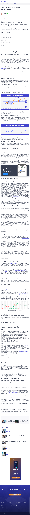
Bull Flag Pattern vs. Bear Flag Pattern (6, 42)
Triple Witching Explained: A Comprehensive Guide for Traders (24, 421)
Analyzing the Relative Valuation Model (13, 429)
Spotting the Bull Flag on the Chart (6, 37)
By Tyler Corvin (5, 13)
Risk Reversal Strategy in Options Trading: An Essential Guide (10, 421)
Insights (10, 502)
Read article (8, 431)
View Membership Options (15, 494)
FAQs (2, 48)
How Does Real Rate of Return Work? (12, 452)
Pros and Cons (3, 45)
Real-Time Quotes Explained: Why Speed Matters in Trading (16, 441)
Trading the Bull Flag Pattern (5, 40)
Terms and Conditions (25, 504)
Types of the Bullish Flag (4, 35)
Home (1, 3)
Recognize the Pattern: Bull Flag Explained (12, 3)
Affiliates (2, 507)
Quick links (18, 502)
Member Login (18, 505)
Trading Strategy (11, 505)
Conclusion (2, 47)
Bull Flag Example (3, 43)
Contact (2, 505)
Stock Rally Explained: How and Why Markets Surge (15, 447)
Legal (25, 502)
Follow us (5, 174)
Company (2, 502)
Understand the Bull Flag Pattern (5, 34)
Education (4, 3)
